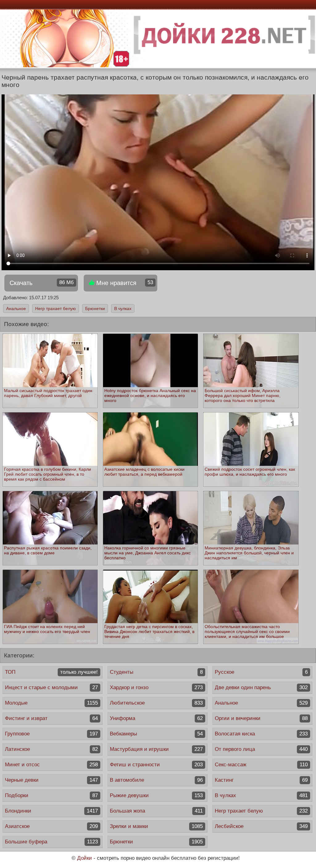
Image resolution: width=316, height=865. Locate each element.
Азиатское (51, 826)
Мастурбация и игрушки (156, 749)
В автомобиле (156, 780)
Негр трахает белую (55, 308)
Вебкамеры (156, 734)
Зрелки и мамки (156, 826)
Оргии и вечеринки (261, 718)
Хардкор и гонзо (156, 687)
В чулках (122, 308)
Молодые (51, 703)
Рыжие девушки (156, 795)
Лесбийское (261, 826)
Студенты (156, 672)
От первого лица (261, 749)
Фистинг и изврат (51, 718)
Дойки (84, 858)
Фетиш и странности (156, 765)
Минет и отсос (51, 765)
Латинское (51, 749)
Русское (261, 672)
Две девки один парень (261, 687)
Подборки (51, 795)
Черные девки (51, 780)
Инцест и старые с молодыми (51, 687)
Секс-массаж (261, 765)
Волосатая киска (261, 734)
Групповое (51, 734)
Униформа (156, 718)
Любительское (156, 703)
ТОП (51, 672)
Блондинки (51, 811)
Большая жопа (156, 811)
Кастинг (261, 780)
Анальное (16, 308)
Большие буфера (51, 842)
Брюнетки (95, 308)
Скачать (42, 282)
